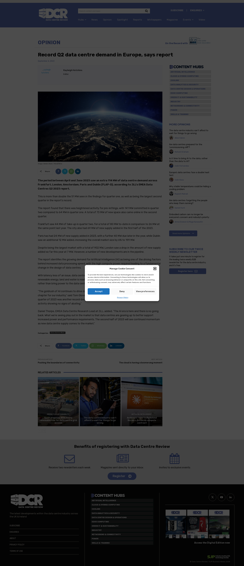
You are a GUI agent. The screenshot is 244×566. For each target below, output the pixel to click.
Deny (122, 291)
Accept (99, 291)
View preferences (145, 291)
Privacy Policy (122, 297)
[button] (154, 268)
